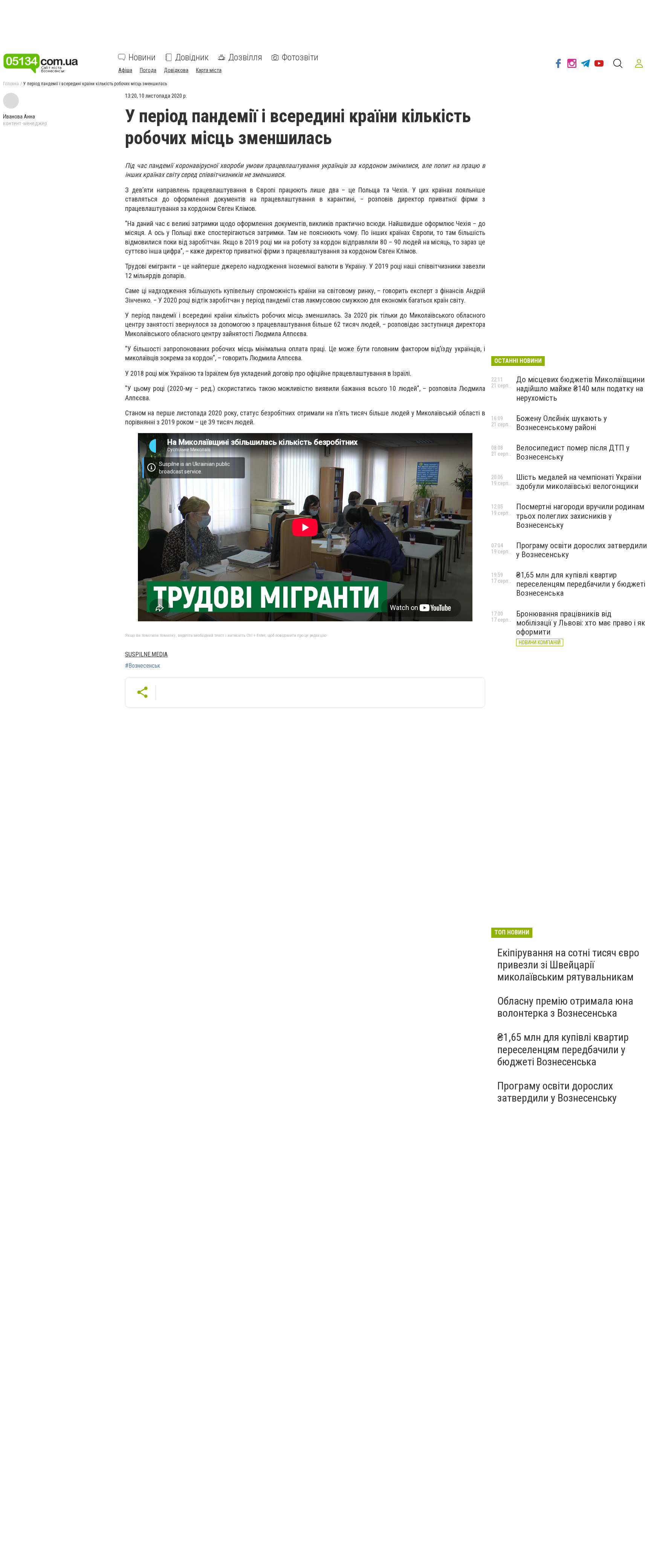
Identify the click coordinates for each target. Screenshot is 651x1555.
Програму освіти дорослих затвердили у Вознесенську (557, 1092)
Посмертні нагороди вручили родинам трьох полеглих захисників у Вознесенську (580, 515)
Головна (11, 83)
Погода (148, 70)
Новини (142, 57)
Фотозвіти (300, 57)
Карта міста (209, 70)
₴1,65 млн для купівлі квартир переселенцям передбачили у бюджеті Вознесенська (580, 584)
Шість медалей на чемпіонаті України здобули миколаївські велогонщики (578, 482)
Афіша (125, 70)
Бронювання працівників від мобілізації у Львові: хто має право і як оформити (580, 622)
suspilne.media (146, 654)
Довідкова (176, 70)
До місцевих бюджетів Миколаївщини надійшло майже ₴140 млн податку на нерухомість (580, 388)
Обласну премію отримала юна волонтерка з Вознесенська (565, 1007)
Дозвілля (245, 57)
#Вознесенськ (142, 665)
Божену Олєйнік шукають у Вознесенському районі (561, 423)
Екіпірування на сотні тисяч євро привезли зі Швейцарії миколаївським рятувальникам (568, 965)
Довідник (192, 57)
